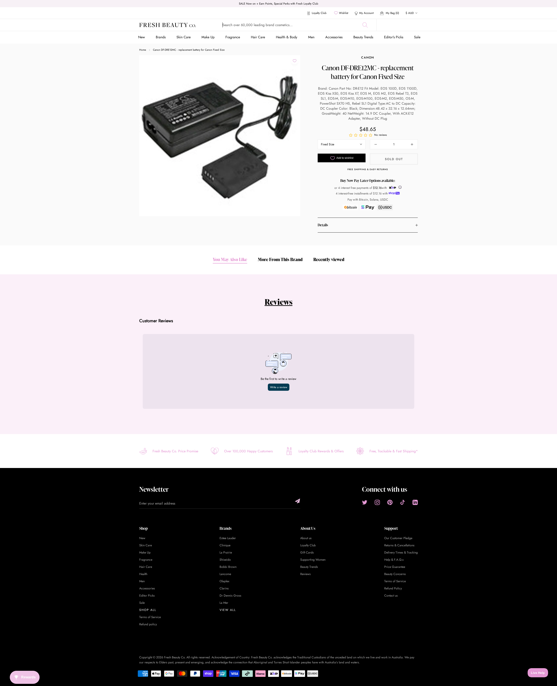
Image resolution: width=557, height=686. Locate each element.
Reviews (278, 301)
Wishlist (343, 13)
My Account (366, 13)
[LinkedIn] (415, 502)
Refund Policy (393, 588)
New (141, 37)
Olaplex (224, 581)
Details (323, 225)
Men (311, 37)
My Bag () (392, 13)
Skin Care (183, 37)
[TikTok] (402, 502)
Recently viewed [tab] (328, 259)
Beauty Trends (363, 37)
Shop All (147, 610)
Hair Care (258, 37)
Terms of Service (150, 617)
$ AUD (410, 13)
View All (228, 610)
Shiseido (225, 559)
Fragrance (232, 37)
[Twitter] (364, 502)
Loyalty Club (318, 13)
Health (143, 574)
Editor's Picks (393, 37)
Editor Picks (147, 595)
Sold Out (394, 159)
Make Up (208, 37)
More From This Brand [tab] (280, 259)
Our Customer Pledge (398, 538)
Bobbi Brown (228, 567)
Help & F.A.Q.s (394, 559)
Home (142, 50)
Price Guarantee (394, 567)
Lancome (225, 574)
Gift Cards (307, 552)
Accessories (333, 37)
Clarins (224, 588)
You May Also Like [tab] (230, 259)
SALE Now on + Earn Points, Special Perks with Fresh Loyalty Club (278, 4)
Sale (417, 37)
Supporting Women (312, 559)
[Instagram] (377, 502)
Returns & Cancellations (399, 545)
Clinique (225, 545)
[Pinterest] (390, 502)
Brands (161, 37)
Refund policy (148, 624)
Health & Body (286, 37)
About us (306, 538)
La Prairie (226, 552)
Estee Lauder (228, 538)
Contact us (391, 595)
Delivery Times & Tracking (401, 552)
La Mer (224, 602)
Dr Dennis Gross (230, 595)
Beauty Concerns (395, 574)
